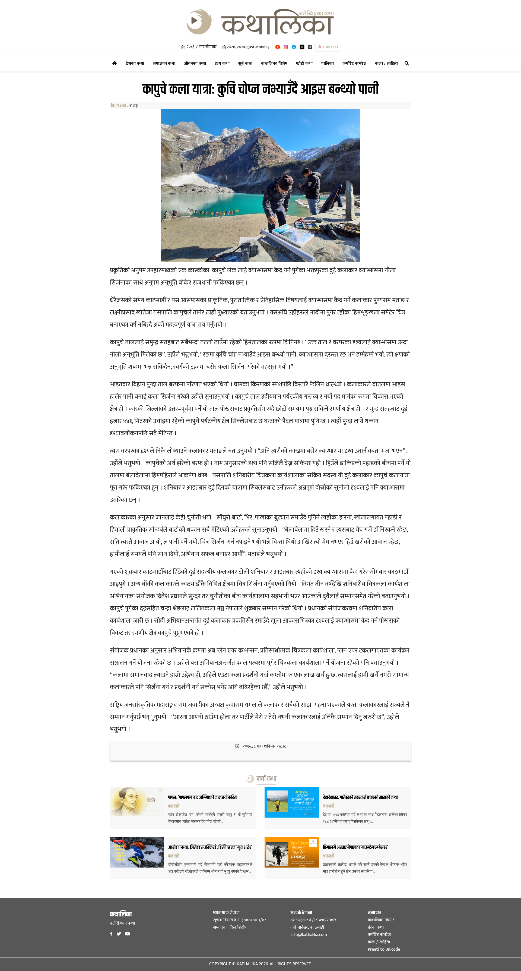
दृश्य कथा (223, 63)
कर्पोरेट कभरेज (355, 63)
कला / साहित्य (387, 63)
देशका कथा (136, 63)
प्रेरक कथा (376, 927)
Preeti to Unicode (384, 949)
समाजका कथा (165, 63)
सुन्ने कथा (246, 63)
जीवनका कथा (196, 63)
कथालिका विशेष (275, 63)
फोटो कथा (305, 63)
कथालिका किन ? (381, 920)
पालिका (328, 63)
